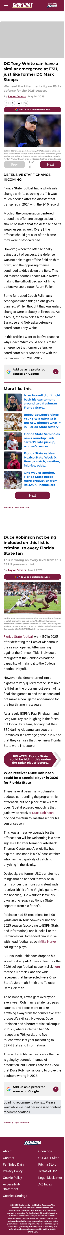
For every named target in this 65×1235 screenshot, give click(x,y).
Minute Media (23, 1205)
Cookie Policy (12, 1178)
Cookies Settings (15, 1196)
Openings (45, 1151)
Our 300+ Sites (48, 1158)
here (56, 966)
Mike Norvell (48, 941)
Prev (14, 164)
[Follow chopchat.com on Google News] (55, 371)
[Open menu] (6, 5)
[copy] (25, 103)
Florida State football (19, 636)
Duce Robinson (43, 813)
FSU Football (21, 507)
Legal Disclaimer (50, 1178)
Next (50, 164)
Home (7, 507)
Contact (8, 1158)
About (7, 1151)
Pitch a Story (47, 1164)
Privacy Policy (13, 1171)
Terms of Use (47, 1171)
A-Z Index (45, 1184)
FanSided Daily (13, 1164)
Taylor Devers (17, 96)
